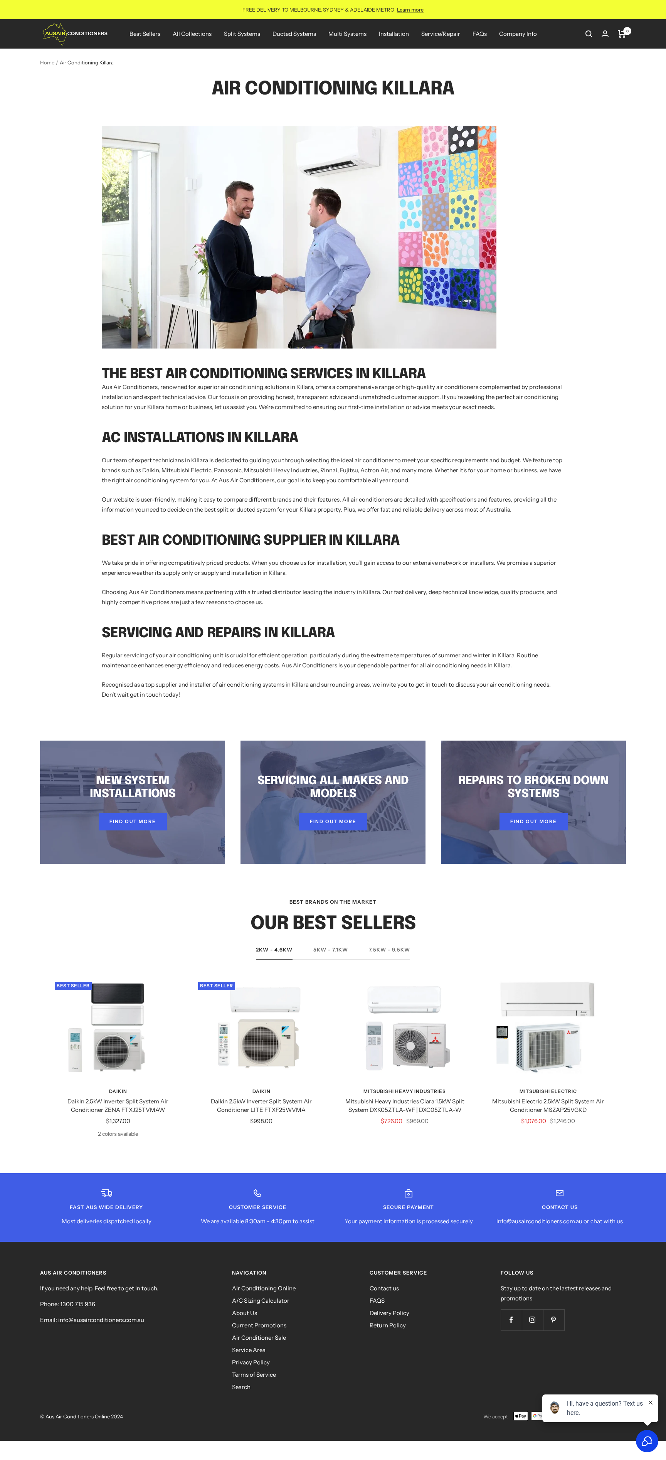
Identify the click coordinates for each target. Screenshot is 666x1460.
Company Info (518, 33)
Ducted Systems (294, 33)
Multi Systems (347, 33)
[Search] (588, 33)
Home (47, 62)
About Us (244, 1313)
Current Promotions (259, 1325)
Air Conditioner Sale (259, 1337)
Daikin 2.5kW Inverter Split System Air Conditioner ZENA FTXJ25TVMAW (117, 1106)
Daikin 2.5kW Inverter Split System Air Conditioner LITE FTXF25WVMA (261, 1106)
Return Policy (388, 1325)
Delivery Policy (389, 1313)
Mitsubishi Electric (548, 1091)
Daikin (118, 1091)
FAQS (377, 1300)
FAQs (480, 33)
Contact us (384, 1288)
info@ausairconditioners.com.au (101, 1320)
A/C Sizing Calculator (260, 1300)
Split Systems (242, 33)
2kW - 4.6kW (274, 949)
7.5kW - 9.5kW (389, 949)
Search (241, 1387)
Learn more (410, 10)
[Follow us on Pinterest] (553, 1319)
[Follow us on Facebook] (511, 1319)
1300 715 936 (77, 1304)
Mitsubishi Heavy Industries (404, 1091)
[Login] (605, 33)
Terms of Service (254, 1374)
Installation (394, 33)
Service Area (249, 1350)
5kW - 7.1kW (330, 949)
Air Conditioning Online (264, 1288)
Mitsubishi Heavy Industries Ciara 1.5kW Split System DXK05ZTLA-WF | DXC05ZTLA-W (404, 1106)
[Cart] (622, 34)
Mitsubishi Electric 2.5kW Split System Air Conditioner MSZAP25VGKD (548, 1106)
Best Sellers (145, 33)
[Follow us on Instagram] (532, 1319)
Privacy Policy (251, 1362)
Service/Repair (440, 33)
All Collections (192, 33)
